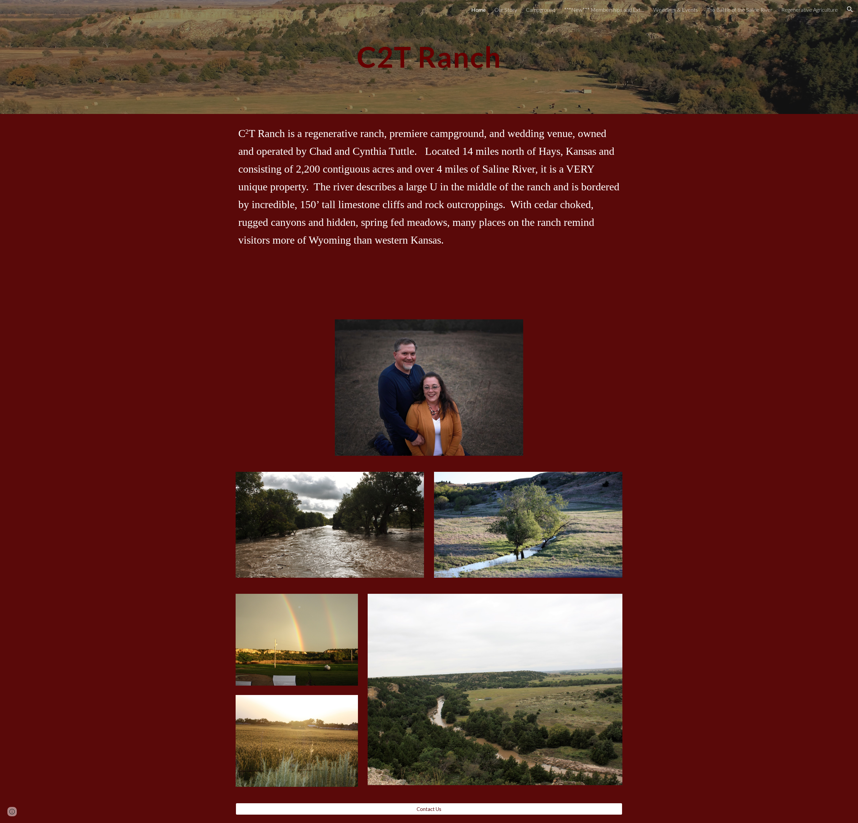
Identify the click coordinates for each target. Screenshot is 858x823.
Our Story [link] (505, 9)
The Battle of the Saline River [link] (740, 9)
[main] (429, 57)
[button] (850, 9)
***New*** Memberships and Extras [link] (604, 9)
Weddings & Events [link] (675, 9)
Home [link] (478, 9)
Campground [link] (540, 9)
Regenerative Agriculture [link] (809, 9)
